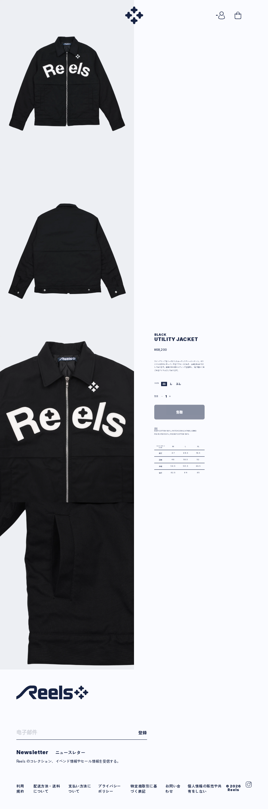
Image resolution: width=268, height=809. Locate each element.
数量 (156, 396)
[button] (244, 15)
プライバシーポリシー (109, 788)
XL (179, 384)
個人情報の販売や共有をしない (205, 788)
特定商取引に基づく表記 (143, 788)
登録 (142, 732)
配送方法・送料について (46, 788)
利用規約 (20, 788)
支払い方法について (79, 788)
